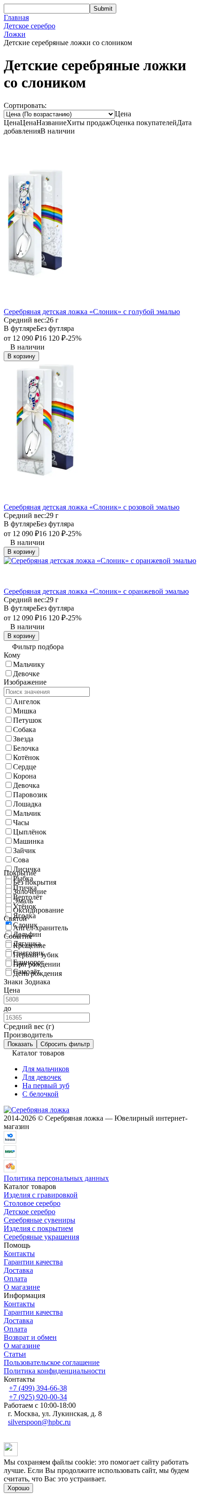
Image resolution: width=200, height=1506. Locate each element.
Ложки (15, 34)
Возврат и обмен (30, 1337)
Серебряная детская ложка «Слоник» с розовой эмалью (92, 507)
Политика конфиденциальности (55, 1371)
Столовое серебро (32, 1203)
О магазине (22, 1287)
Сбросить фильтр (65, 1044)
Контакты (19, 1253)
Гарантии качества (33, 1262)
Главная (16, 17)
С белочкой (40, 1094)
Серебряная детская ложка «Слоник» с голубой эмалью (92, 312)
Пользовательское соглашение (52, 1362)
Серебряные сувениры (39, 1220)
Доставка (18, 1270)
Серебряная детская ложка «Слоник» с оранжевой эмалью (96, 591)
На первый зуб (45, 1085)
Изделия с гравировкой (41, 1195)
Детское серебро (29, 26)
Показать (20, 1044)
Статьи (15, 1354)
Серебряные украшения (41, 1237)
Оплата (15, 1279)
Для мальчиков (45, 1069)
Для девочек (41, 1077)
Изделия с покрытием (38, 1228)
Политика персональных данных (56, 1178)
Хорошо (18, 1488)
